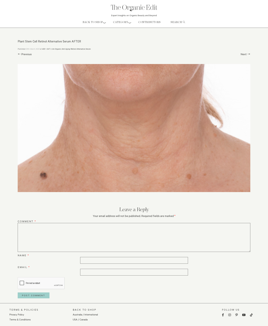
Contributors (149, 22)
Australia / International (85, 314)
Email (24, 267)
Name (23, 255)
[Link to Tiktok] (251, 315)
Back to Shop (93, 22)
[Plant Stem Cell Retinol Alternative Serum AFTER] (134, 128)
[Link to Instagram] (229, 315)
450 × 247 (46, 49)
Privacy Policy (16, 314)
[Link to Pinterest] (236, 315)
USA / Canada (80, 319)
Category (120, 22)
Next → (245, 54)
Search (177, 22)
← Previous (25, 54)
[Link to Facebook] (223, 315)
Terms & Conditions (20, 319)
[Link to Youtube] (244, 315)
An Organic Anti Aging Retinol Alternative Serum (71, 49)
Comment (27, 221)
